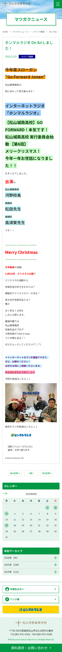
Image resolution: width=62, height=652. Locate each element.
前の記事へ (15, 473)
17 (6, 525)
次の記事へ (47, 473)
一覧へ (31, 473)
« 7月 (4, 493)
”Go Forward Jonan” (25, 77)
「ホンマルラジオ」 (23, 113)
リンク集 (14, 599)
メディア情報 (27, 56)
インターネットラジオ (25, 106)
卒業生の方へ (17, 589)
